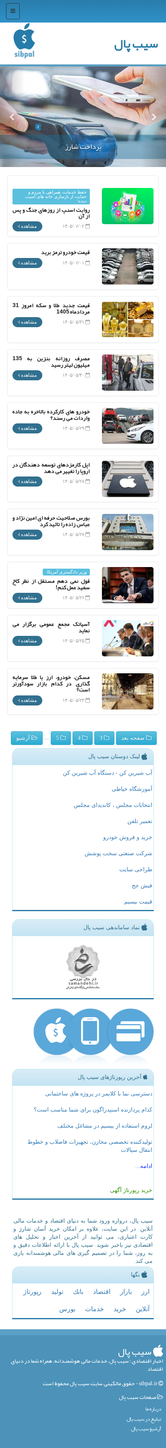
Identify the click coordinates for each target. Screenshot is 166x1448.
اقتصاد (101, 1291)
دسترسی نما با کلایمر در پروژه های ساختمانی (98, 1094)
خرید (120, 1309)
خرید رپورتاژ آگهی (131, 1190)
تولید (57, 1291)
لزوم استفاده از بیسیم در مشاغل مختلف (104, 1126)
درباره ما (153, 1409)
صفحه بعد (133, 738)
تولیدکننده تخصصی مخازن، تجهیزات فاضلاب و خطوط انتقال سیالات (89, 1146)
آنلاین (142, 1309)
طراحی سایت (135, 869)
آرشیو (23, 738)
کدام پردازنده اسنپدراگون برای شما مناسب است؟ (93, 1110)
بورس (67, 1309)
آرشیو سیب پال (146, 1429)
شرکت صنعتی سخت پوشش (118, 853)
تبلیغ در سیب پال (144, 1419)
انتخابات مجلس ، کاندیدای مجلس (113, 805)
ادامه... (143, 1166)
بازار (126, 1291)
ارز (145, 1291)
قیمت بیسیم (138, 902)
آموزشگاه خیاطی (132, 789)
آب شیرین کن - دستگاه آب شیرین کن (107, 773)
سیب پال (136, 43)
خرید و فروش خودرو (127, 837)
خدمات (94, 1309)
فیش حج (142, 886)
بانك (78, 1291)
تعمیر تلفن (139, 821)
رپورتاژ (32, 1291)
